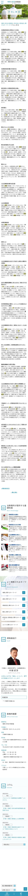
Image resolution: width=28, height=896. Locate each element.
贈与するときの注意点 (7, 127)
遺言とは (3, 242)
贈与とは (3, 164)
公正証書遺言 (5, 203)
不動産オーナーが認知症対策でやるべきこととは (14, 404)
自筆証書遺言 (5, 222)
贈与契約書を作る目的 (7, 145)
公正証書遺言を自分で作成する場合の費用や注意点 (14, 262)
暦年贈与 (3, 108)
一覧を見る (6, 844)
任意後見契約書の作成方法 (9, 69)
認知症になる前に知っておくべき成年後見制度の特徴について (14, 447)
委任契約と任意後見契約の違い (10, 88)
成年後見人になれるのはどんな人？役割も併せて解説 (14, 425)
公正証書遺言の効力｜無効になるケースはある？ (14, 326)
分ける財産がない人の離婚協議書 (10, 467)
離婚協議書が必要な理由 (8, 364)
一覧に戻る (14, 492)
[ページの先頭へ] (25, 889)
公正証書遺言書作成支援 (8, 183)
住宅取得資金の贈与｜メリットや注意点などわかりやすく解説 (14, 305)
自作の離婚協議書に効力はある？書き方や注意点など (14, 283)
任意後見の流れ (5, 49)
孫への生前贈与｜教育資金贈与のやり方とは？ (13, 346)
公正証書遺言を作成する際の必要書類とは (13, 384)
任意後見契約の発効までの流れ (10, 30)
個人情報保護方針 (7, 886)
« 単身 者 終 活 (5, 488)
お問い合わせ (6, 890)
